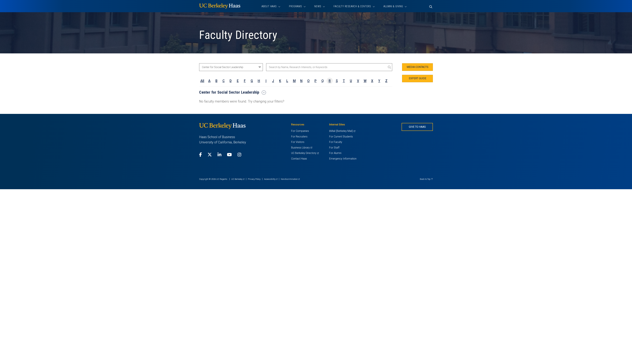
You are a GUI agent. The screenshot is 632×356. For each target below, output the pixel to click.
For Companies (300, 131)
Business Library (301, 147)
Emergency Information (342, 158)
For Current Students (341, 136)
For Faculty (335, 142)
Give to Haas (417, 126)
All (202, 81)
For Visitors (297, 142)
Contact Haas (299, 158)
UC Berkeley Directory (305, 153)
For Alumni (335, 153)
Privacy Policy (254, 179)
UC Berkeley (237, 179)
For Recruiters (299, 136)
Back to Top (425, 179)
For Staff (334, 147)
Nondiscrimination (290, 179)
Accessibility (270, 179)
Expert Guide (417, 78)
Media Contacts (417, 67)
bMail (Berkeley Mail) (342, 131)
